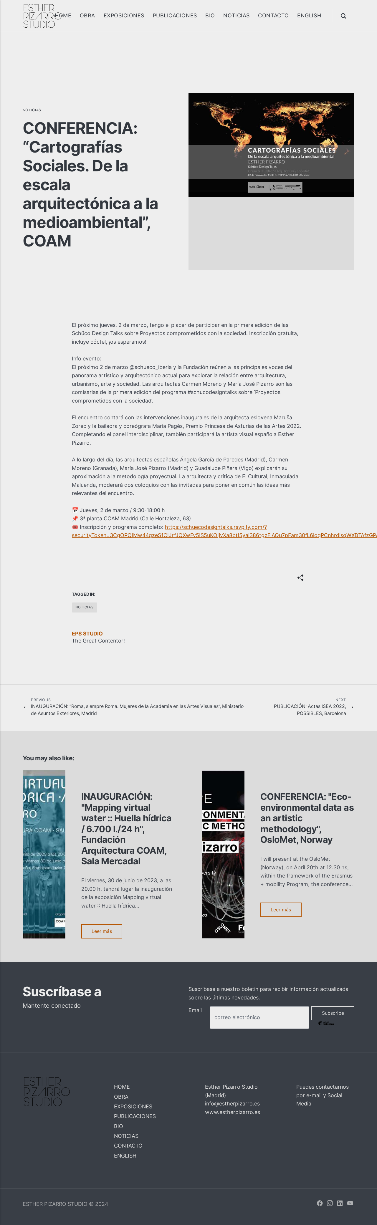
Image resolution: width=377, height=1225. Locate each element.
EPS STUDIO (87, 633)
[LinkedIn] (340, 1204)
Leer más (102, 931)
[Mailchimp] (326, 1024)
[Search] (344, 15)
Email (195, 1010)
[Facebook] (320, 1204)
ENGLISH (309, 15)
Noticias (32, 110)
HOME (63, 15)
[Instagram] (330, 1204)
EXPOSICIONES (124, 15)
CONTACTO (273, 15)
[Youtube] (350, 1204)
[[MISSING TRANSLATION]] (300, 577)
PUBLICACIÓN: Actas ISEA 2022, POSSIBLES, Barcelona (310, 707)
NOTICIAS (236, 15)
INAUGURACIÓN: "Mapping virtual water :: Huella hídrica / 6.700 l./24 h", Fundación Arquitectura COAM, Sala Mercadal (126, 828)
